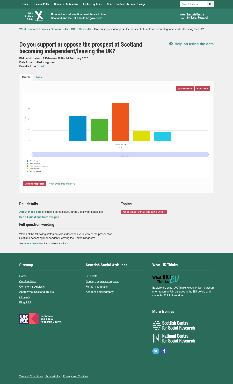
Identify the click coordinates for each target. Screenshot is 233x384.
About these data (30, 212)
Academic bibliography (100, 292)
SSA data (91, 276)
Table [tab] (39, 77)
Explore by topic (92, 4)
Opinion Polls (41, 4)
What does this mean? (61, 183)
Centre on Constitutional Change (126, 4)
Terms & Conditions (31, 376)
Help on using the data (194, 43)
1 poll (40, 66)
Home (25, 4)
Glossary (24, 297)
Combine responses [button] (34, 183)
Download (185, 88)
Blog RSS (25, 302)
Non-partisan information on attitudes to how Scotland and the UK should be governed (78, 16)
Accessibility (53, 376)
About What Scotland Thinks (36, 292)
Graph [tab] (26, 77)
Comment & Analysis (66, 4)
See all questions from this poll (39, 217)
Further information (97, 286)
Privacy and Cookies (75, 376)
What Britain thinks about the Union (143, 212)
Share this (201, 88)
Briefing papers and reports (102, 281)
